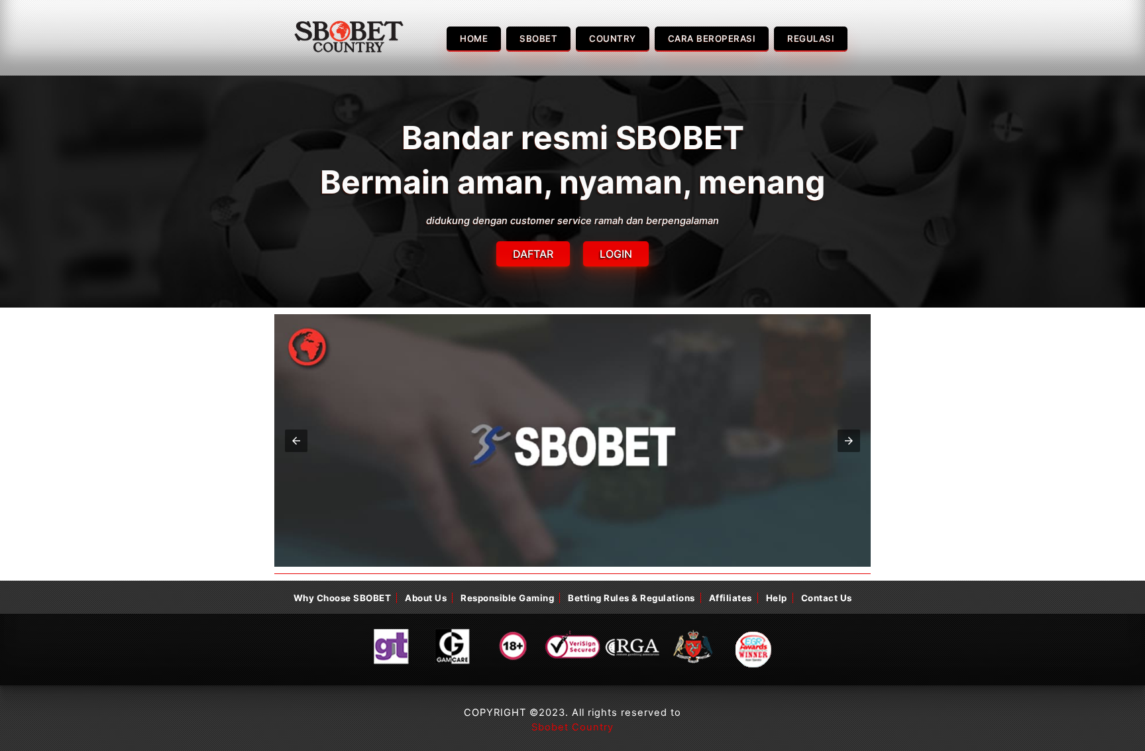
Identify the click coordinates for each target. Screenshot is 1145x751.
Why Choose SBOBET (343, 598)
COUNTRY (612, 38)
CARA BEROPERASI (712, 38)
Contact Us (826, 598)
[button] (296, 441)
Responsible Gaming (507, 598)
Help (776, 598)
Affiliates (730, 598)
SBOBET (538, 38)
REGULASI (810, 38)
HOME (474, 38)
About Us (426, 598)
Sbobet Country (572, 727)
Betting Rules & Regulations (631, 598)
